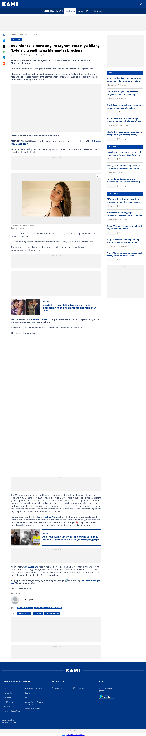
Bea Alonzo (53, 517)
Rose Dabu (35, 55)
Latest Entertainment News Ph (48, 608)
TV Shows (98, 11)
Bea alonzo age (52, 613)
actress (43, 517)
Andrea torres (24, 613)
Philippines (111, 206)
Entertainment (53, 10)
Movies (81, 11)
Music (88, 11)
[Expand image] (98, 176)
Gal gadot (37, 613)
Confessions (112, 85)
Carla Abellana (30, 566)
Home (13, 34)
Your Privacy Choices (76, 734)
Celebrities (70, 11)
